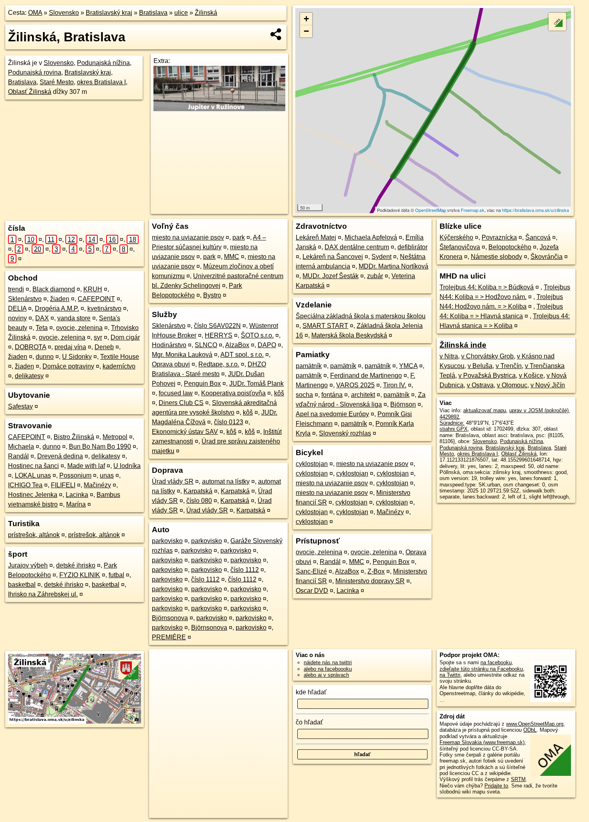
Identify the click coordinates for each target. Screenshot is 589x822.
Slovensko (64, 12)
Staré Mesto (57, 82)
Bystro (212, 295)
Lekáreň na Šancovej (333, 256)
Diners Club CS (181, 402)
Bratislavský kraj (109, 12)
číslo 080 (199, 500)
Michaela (21, 446)
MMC (231, 256)
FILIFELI (63, 485)
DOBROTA (30, 347)
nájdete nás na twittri (328, 662)
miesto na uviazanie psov (188, 237)
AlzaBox (237, 345)
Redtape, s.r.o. (218, 364)
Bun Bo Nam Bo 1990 (100, 446)
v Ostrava (480, 385)
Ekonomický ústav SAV (185, 431)
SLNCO (206, 345)
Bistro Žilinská (74, 436)
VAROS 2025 (355, 385)
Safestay (20, 406)
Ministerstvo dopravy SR (370, 581)
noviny (17, 318)
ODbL (530, 730)
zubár (375, 276)
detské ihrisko (75, 565)
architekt (363, 394)
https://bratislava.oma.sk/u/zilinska (535, 210)
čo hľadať (309, 722)
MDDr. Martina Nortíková (393, 266)
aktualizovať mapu (484, 410)
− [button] (306, 31)
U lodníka (127, 465)
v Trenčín (509, 365)
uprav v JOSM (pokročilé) (539, 410)
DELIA (17, 308)
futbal (116, 575)
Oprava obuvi (171, 364)
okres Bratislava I (101, 82)
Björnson (403, 404)
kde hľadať (311, 692)
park (238, 237)
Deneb (104, 347)
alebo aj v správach (326, 675)
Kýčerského (456, 237)
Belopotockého (509, 247)
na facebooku (496, 662)
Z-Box (376, 571)
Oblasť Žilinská (29, 91)
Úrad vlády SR (173, 481)
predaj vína (70, 347)
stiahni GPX (454, 429)
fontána (332, 394)
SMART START (325, 325)
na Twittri (450, 675)
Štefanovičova (460, 247)
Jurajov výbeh (28, 565)
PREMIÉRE (169, 637)
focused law (176, 393)
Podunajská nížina (103, 62)
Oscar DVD (312, 590)
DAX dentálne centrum (357, 247)
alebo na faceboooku (328, 669)
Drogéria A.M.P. (57, 308)
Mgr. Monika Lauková (182, 354)
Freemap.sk (472, 210)
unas (107, 475)
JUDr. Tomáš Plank (256, 383)
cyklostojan (312, 463)
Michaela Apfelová (371, 237)
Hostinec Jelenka (32, 494)
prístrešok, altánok (34, 534)
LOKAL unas (33, 475)
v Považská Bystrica (487, 375)
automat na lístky (226, 481)
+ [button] (306, 19)
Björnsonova (170, 617)
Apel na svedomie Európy (332, 414)
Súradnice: (452, 423)
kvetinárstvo (104, 308)
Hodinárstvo (169, 345)
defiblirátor (412, 247)
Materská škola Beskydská (349, 335)
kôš (279, 393)
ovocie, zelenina (79, 327)
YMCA (408, 365)
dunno (45, 356)
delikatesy (29, 375)
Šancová (538, 237)
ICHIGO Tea (25, 485)
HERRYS (218, 335)
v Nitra (449, 356)
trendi (16, 289)
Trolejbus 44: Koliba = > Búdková (487, 287)
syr (98, 337)
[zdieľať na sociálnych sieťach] (276, 34)
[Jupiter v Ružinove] (219, 109)
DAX (42, 318)
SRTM (518, 779)
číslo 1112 (244, 569)
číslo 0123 (228, 422)
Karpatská (198, 491)
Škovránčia (547, 256)
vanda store (74, 318)
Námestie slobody (496, 256)
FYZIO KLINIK (79, 575)
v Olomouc (512, 385)
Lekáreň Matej (316, 237)
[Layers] (557, 22)
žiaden (59, 298)
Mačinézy (97, 485)
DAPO (267, 345)
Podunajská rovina (34, 72)
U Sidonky (77, 356)
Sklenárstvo (25, 298)
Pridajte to (496, 786)
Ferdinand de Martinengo (366, 375)
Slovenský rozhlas (345, 433)
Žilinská (206, 12)
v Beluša (480, 365)
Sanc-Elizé (311, 571)
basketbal (22, 584)
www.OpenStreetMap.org (534, 724)
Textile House (119, 356)
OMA (35, 12)
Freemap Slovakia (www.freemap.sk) (482, 742)
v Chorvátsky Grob (487, 356)
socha (304, 394)
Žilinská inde (463, 345)
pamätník (309, 365)
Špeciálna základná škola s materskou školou (361, 316)
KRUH (92, 289)
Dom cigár (125, 337)
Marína (76, 504)
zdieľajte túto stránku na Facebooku (481, 669)
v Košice (531, 375)
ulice (181, 12)
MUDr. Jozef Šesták (331, 276)
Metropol (115, 436)
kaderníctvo (119, 366)
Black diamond (53, 289)
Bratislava (153, 12)
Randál (18, 456)
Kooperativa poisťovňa (233, 393)
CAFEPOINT (96, 298)
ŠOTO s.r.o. (257, 335)
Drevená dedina (60, 456)
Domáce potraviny (68, 366)
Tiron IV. (394, 385)
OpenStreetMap (430, 210)
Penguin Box (202, 383)
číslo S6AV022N (217, 325)
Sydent (381, 256)
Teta (42, 327)
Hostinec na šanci (33, 465)
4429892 (449, 417)
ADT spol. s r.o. (242, 354)
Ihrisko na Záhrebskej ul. (43, 594)
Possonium (75, 475)
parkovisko (167, 540)
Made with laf (86, 465)
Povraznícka (499, 237)
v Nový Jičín (548, 385)
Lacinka (77, 494)
